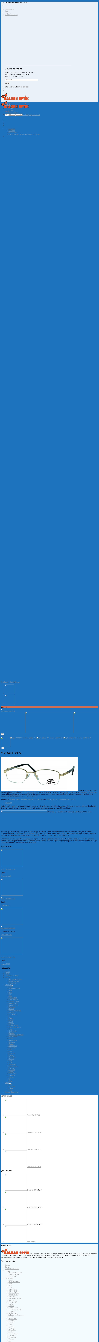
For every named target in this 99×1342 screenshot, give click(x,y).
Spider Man (13, 1066)
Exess (11, 1022)
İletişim (8, 13)
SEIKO (11, 1062)
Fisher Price (13, 1025)
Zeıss (10, 1081)
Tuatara (12, 1075)
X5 (9, 1079)
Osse (10, 1049)
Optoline (12, 1048)
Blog (6, 11)
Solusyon (12, 983)
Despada (12, 1007)
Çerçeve (12, 1086)
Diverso (11, 1012)
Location (12, 129)
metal (61, 799)
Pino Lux (12, 1053)
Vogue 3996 (5, 964)
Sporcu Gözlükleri (12, 1092)
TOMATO (12, 1073)
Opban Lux (13, 1046)
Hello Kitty (13, 1031)
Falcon (11, 1024)
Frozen (11, 1029)
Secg (10, 1061)
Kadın (18, 799)
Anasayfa (8, 103)
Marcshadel (13, 1037)
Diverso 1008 (6, 876)
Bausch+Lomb (14, 988)
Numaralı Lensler (15, 979)
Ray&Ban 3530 (6, 935)
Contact (12, 131)
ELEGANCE (13, 1014)
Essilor (11, 1020)
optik (72, 799)
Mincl (11, 1038)
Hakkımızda (9, 9)
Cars (10, 996)
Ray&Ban (12, 1057)
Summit (12, 1070)
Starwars (12, 1068)
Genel (7, 974)
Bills (10, 992)
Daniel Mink (13, 1005)
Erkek (12, 799)
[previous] (1, 734)
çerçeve (55, 799)
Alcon (11, 987)
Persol (11, 1051)
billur (49, 799)
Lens (6, 977)
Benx (11, 990)
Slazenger (12, 1064)
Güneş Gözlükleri (12, 975)
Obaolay (12, 1042)
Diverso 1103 (5, 905)
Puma (11, 1055)
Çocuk (7, 972)
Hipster (11, 1033)
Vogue (11, 1077)
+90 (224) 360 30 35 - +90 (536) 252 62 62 (24, 134)
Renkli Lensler (14, 981)
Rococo (11, 1059)
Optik (37, 799)
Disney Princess (15, 1011)
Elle (10, 1016)
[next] (3, 734)
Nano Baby (13, 1040)
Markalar (24, 799)
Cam (10, 1085)
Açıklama (8, 803)
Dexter (11, 1009)
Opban (31, 799)
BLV (10, 994)
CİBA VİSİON (13, 1000)
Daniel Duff (13, 1003)
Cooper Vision (14, 1001)
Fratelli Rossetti (15, 1027)
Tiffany (11, 1072)
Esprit (11, 1018)
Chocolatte (13, 998)
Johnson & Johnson (16, 1035)
